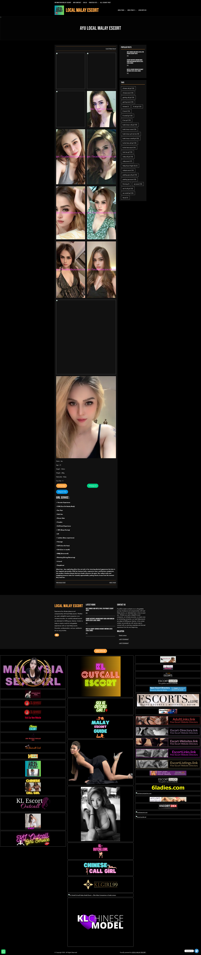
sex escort (138, 184)
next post (112, 583)
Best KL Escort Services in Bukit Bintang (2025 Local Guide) (135, 70)
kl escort (126, 111)
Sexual (125, 198)
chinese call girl (128, 88)
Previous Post (61, 583)
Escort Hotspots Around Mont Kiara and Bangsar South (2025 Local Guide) (135, 61)
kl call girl (137, 106)
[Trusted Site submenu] (97, 2)
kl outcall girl (127, 116)
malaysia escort (128, 170)
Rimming (126, 184)
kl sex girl (127, 120)
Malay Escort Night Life (130, 166)
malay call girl (128, 157)
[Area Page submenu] (125, 10)
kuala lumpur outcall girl (131, 138)
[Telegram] (196, 951)
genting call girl (128, 97)
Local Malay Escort (82, 10)
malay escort (127, 161)
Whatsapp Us (92, 486)
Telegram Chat (62, 492)
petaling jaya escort (129, 179)
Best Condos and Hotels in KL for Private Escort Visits (135, 52)
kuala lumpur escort (129, 129)
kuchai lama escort (129, 147)
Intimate (126, 106)
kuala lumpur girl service (131, 134)
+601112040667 (124, 639)
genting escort (128, 102)
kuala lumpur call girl (130, 125)
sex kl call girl (128, 188)
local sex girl (127, 152)
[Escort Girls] (168, 667)
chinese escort (128, 93)
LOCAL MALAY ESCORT (139, 952)
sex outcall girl (128, 193)
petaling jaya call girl (130, 175)
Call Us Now (61, 486)
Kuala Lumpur (123, 635)
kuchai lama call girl (129, 143)
